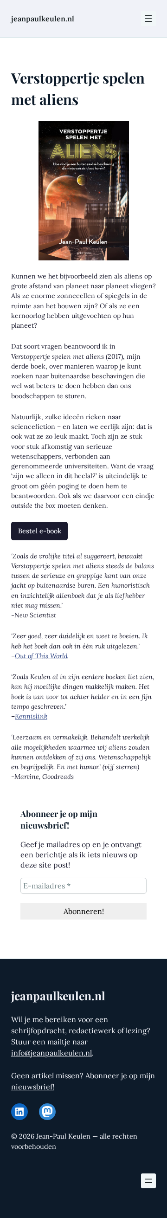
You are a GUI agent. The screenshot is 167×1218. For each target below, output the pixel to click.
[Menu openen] (148, 18)
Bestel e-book (39, 530)
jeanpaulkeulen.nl (42, 18)
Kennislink (31, 716)
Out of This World (41, 656)
